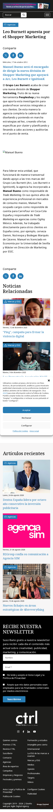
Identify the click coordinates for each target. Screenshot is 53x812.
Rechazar (26, 417)
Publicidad (32, 793)
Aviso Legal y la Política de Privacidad (23, 676)
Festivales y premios (12, 779)
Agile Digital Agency (20, 806)
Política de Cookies (20, 431)
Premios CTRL (9, 744)
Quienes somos (10, 740)
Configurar (26, 425)
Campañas (8, 770)
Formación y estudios (37, 740)
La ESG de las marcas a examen (38, 754)
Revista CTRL (9, 749)
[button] (48, 380)
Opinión (30, 769)
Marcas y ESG (33, 760)
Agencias (7, 762)
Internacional (33, 749)
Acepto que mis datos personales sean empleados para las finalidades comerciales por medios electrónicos (26, 688)
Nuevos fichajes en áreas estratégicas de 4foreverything (23, 607)
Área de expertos (11, 766)
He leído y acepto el (23, 676)
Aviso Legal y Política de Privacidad (14, 790)
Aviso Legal (34, 431)
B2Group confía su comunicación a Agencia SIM (25, 556)
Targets (30, 777)
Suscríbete (7, 753)
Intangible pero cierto (37, 744)
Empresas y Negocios (13, 775)
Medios (30, 764)
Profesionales (33, 773)
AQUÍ (5, 393)
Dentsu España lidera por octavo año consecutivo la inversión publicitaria (24, 504)
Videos (30, 782)
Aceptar (26, 410)
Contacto (7, 757)
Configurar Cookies (36, 789)
